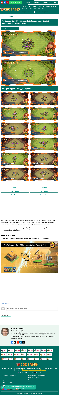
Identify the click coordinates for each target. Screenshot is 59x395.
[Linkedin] (20, 342)
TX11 (50, 6)
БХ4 (26, 12)
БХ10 (46, 12)
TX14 (27, 8)
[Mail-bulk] (23, 342)
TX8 (40, 6)
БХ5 (29, 12)
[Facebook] (5, 2)
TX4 (26, 6)
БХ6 (33, 12)
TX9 (43, 6)
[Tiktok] (15, 342)
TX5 (29, 6)
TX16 (35, 8)
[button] (29, 257)
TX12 (54, 6)
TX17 (39, 8)
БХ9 (43, 12)
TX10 (46, 6)
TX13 (23, 8)
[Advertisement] (29, 207)
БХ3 (23, 12)
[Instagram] (18, 342)
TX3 (23, 6)
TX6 (33, 6)
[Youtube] (2, 2)
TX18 (43, 8)
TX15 (31, 8)
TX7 (36, 6)
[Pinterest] (7, 2)
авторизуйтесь (5, 303)
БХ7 (36, 12)
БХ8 (40, 12)
